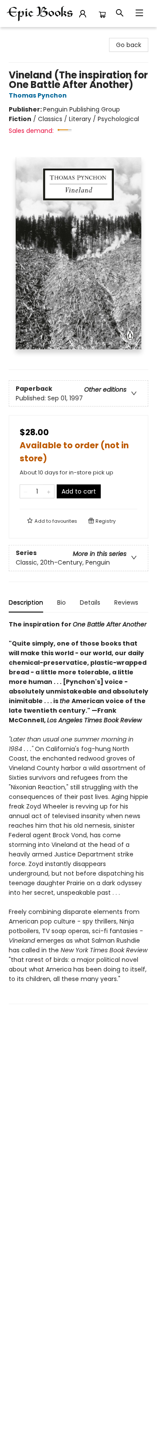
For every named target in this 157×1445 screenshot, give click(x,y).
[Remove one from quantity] (25, 491)
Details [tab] (90, 602)
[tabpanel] (78, 811)
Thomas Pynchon (38, 95)
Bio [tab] (61, 602)
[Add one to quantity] (48, 491)
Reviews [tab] (126, 602)
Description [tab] (26, 602)
